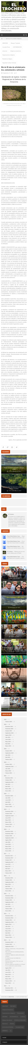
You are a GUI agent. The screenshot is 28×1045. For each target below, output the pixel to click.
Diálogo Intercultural (7, 1020)
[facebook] (3, 447)
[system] (24, 35)
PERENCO (4, 1030)
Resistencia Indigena (7, 58)
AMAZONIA (5, 43)
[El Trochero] (5, 516)
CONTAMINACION (17, 47)
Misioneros (5, 1023)
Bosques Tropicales (15, 43)
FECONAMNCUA (14, 1016)
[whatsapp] (12, 447)
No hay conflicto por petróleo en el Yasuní (15, 964)
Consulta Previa (6, 47)
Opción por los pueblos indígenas (14, 38)
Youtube (4, 1037)
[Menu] (2, 35)
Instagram (4, 1042)
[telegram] (17, 447)
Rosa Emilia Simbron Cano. (13, 536)
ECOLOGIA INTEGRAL (7, 1027)
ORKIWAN (4, 1016)
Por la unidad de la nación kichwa (13, 965)
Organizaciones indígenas (8, 55)
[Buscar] (26, 35)
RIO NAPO (12, 1006)
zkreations (11, 996)
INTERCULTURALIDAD (19, 1020)
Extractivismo (20, 1013)
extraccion (4, 51)
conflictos (22, 1016)
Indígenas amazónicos (15, 51)
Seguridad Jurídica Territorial (9, 62)
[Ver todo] (11, 1030)
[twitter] (8, 447)
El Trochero (11, 514)
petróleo (12, 1023)
